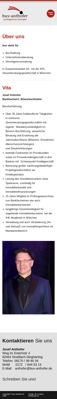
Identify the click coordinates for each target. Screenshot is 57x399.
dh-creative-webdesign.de (36, 395)
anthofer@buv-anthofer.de (33, 368)
